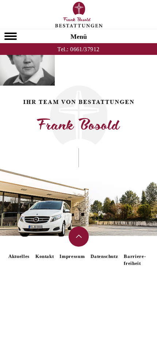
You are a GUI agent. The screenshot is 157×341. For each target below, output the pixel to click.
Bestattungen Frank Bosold (78, 14)
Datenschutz (104, 256)
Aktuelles (19, 256)
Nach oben (79, 236)
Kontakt (44, 256)
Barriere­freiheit (134, 260)
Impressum (72, 256)
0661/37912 (85, 49)
